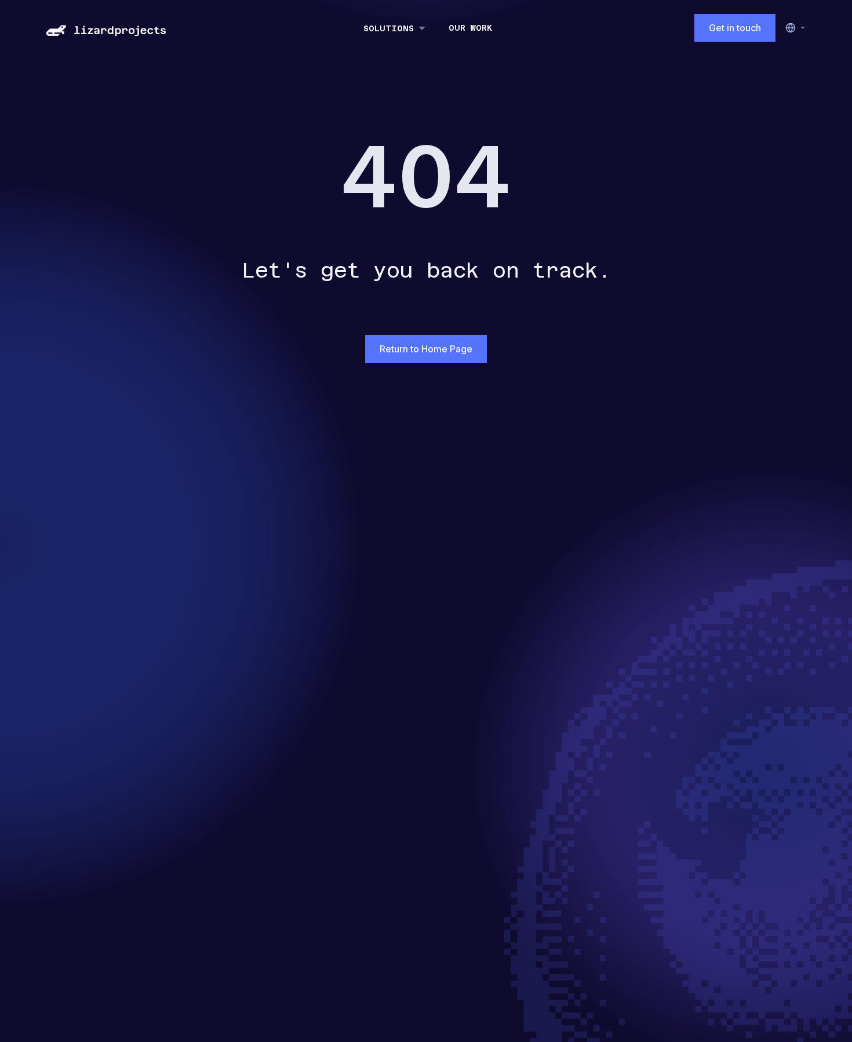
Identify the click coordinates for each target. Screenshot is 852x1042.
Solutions (388, 28)
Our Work (470, 27)
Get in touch (735, 28)
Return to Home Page (426, 349)
